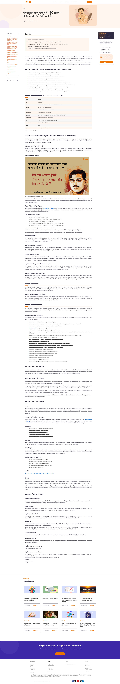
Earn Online (87, 665)
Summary (9, 36)
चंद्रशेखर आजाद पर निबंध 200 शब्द (12, 57)
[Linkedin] (83, 681)
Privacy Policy (33, 668)
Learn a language (51, 665)
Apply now (59, 653)
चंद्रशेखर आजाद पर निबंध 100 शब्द (12, 54)
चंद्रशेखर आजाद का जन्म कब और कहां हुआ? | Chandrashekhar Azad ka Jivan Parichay (12, 47)
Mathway (49, 666)
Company (32, 661)
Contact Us (32, 669)
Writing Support (51, 669)
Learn (49, 661)
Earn (67, 661)
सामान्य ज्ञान (26, 595)
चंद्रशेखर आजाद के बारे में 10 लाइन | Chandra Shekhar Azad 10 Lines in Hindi (12, 39)
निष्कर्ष (8, 62)
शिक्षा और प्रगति (45, 595)
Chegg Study (50, 664)
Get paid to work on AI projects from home (11, 72)
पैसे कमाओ (63, 620)
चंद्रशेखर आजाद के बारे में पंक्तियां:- (12, 52)
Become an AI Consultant (70, 664)
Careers (31, 665)
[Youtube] (78, 681)
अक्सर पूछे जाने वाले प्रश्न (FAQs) (12, 64)
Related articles (10, 69)
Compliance (32, 666)
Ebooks (49, 670)
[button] (7, 81)
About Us (32, 664)
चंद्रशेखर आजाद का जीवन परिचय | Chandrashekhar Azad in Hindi (12, 43)
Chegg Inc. (50, 668)
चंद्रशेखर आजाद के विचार (11, 50)
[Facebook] (73, 681)
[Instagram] (81, 681)
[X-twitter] (75, 681)
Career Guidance (88, 666)
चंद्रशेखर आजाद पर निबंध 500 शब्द (12, 60)
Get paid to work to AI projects (11, 67)
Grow (86, 661)
